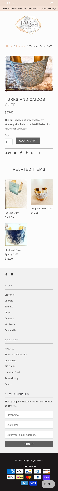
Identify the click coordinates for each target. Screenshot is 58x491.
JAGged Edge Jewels (32, 460)
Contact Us (10, 330)
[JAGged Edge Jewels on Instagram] (12, 274)
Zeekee (32, 466)
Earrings (9, 306)
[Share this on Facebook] (20, 153)
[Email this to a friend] (37, 153)
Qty (7, 135)
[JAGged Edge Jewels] (29, 25)
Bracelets (10, 294)
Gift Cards (10, 366)
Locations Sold (12, 372)
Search (8, 384)
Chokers (9, 300)
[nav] (8, 3)
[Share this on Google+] (31, 153)
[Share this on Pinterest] (26, 153)
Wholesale (10, 324)
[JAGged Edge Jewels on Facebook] (6, 274)
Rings (7, 312)
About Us (9, 348)
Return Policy (11, 378)
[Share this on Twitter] (14, 153)
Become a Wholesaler (16, 354)
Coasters (9, 318)
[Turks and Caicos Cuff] (29, 73)
